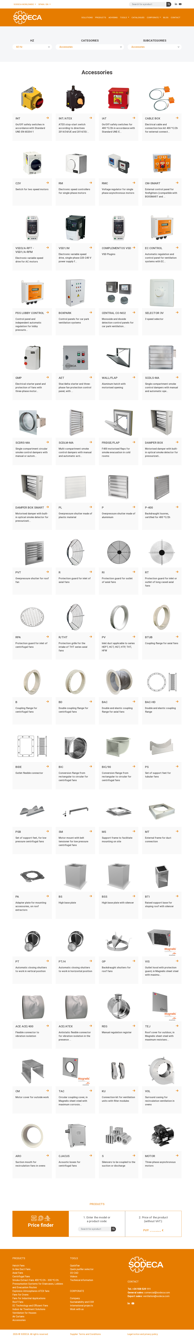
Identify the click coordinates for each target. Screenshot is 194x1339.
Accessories (19, 1320)
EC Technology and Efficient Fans (30, 1305)
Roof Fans (17, 1302)
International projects (81, 1305)
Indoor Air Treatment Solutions (28, 1309)
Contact (175, 17)
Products (100, 17)
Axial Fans (17, 1272)
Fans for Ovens (20, 1294)
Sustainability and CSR (82, 1302)
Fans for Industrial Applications (28, 1298)
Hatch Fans (18, 1265)
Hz (32, 40)
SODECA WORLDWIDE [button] (24, 4)
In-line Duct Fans (21, 1269)
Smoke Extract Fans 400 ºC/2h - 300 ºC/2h (35, 1280)
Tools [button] (123, 17)
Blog (165, 17)
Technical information (81, 1280)
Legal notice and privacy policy (142, 1334)
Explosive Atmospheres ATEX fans (30, 1291)
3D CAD (74, 1272)
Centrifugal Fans (21, 1276)
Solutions (87, 17)
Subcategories (154, 40)
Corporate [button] (153, 17)
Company (75, 1298)
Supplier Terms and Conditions (85, 1334)
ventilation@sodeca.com (156, 1296)
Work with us (77, 1309)
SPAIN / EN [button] (43, 4)
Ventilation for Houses (24, 1312)
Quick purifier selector (82, 1269)
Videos (73, 1276)
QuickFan (75, 1265)
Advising (113, 17)
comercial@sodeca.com (157, 1292)
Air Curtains (18, 1316)
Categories (90, 40)
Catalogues (138, 17)
